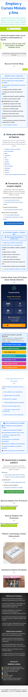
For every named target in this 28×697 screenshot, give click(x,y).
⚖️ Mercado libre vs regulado (9, 399)
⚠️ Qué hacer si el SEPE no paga (10, 108)
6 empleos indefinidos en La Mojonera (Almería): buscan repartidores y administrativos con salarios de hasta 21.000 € (14, 612)
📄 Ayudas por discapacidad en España (12, 430)
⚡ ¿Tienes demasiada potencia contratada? (13, 402)
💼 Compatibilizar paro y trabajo (10, 101)
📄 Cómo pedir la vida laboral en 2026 (11, 106)
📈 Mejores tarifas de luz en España (11, 395)
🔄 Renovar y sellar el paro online (10, 113)
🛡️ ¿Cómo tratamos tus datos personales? (12, 678)
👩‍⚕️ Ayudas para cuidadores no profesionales (13, 443)
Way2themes (4, 691)
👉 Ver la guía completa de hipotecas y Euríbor (14, 269)
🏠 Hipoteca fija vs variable (9, 252)
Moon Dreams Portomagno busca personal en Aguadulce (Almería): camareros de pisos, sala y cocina (14, 618)
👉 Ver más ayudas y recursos (9, 124)
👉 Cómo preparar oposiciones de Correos (14, 474)
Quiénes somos (14, 664)
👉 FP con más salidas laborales (11, 215)
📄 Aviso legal (5, 674)
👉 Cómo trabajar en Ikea (9, 356)
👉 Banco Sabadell (8, 166)
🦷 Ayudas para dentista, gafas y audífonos (13, 96)
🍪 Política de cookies (7, 677)
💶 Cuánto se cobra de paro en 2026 (11, 98)
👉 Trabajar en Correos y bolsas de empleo (14, 477)
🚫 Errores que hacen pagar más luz (11, 406)
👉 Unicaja (6, 159)
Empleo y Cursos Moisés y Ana (13, 8)
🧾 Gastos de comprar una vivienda (11, 259)
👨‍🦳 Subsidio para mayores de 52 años (11, 103)
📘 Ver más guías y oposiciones (14, 491)
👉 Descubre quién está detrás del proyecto (12, 667)
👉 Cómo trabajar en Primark (10, 363)
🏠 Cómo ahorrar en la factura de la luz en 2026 (12, 387)
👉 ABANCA (6, 170)
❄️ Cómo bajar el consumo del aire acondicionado (11, 410)
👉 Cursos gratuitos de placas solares (13, 209)
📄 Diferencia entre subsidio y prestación (12, 111)
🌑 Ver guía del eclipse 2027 (14, 325)
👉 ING (5, 157)
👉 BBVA (5, 153)
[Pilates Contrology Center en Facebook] (14, 552)
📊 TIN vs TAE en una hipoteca (10, 257)
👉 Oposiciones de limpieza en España (13, 487)
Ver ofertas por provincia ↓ (8, 508)
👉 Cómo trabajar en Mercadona (11, 348)
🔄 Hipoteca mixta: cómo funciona (11, 254)
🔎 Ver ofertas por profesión (8, 525)
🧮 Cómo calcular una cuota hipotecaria (12, 245)
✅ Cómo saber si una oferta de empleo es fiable (13, 668)
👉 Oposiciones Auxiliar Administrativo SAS (14, 482)
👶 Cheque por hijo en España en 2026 (11, 89)
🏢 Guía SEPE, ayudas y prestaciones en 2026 (13, 78)
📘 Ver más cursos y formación (14, 223)
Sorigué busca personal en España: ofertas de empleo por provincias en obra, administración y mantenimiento (13, 640)
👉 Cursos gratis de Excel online (11, 200)
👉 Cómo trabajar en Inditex (10, 367)
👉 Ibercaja (6, 172)
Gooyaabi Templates (21, 691)
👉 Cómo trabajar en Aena (9, 359)
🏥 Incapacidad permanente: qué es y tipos (13, 432)
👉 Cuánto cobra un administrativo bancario (14, 174)
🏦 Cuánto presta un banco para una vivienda (13, 266)
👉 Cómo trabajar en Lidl (9, 352)
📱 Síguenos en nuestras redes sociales (11, 679)
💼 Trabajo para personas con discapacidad (13, 450)
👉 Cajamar (6, 161)
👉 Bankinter (6, 164)
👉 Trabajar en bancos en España (11, 149)
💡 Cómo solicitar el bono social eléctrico (12, 392)
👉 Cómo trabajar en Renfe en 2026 (12, 344)
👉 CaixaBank (6, 155)
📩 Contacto (4, 672)
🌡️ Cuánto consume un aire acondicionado (12, 414)
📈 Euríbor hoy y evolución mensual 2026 (12, 242)
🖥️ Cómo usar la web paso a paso (10, 671)
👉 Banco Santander (8, 151)
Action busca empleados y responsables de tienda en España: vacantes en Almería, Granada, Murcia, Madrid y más (13, 605)
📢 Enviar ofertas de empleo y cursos (10, 670)
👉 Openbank (6, 168)
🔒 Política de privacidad (7, 675)
